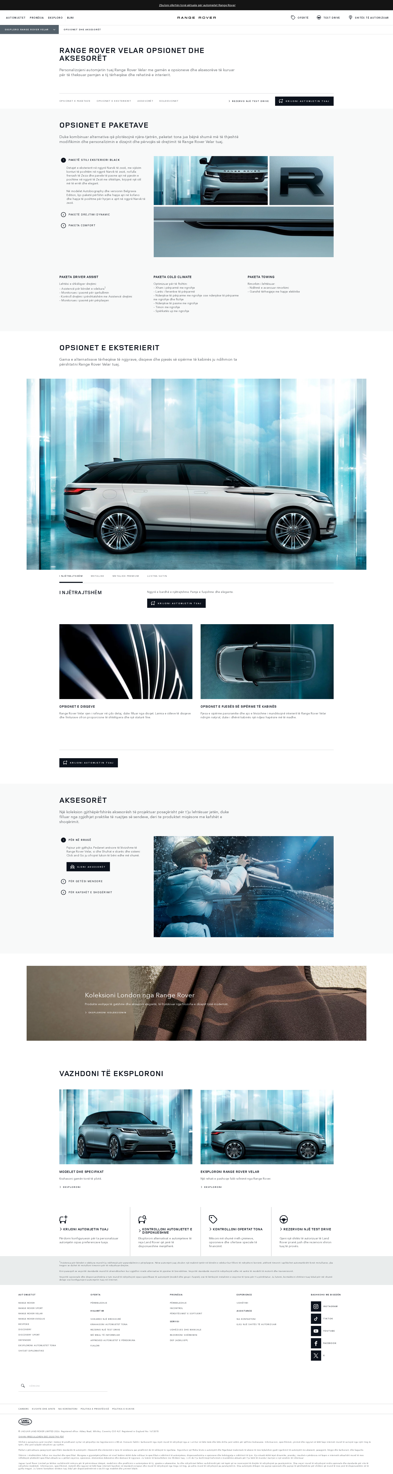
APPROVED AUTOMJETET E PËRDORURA (112, 1340)
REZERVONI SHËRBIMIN (183, 1334)
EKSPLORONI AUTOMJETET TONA (37, 1345)
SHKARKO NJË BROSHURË (105, 1318)
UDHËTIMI (242, 1302)
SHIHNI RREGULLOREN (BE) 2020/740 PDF (41, 1436)
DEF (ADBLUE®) (179, 1340)
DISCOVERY (25, 1329)
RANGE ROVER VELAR (30, 1313)
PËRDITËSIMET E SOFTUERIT (186, 1313)
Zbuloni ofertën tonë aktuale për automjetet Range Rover (197, 5)
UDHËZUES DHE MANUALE (185, 1329)
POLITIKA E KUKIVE (123, 1408)
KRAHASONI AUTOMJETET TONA (109, 1324)
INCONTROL (176, 1308)
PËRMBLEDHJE (98, 1302)
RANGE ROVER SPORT (30, 1308)
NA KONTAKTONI (246, 1318)
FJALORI (95, 1345)
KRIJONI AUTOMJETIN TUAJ (308, 101)
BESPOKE (23, 1324)
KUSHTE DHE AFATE (43, 1408)
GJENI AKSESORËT (91, 866)
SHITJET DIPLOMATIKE (31, 1350)
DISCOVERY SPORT (29, 1334)
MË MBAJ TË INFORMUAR (105, 1334)
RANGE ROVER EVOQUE (31, 1318)
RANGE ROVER (26, 1302)
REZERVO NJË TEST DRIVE (105, 1329)
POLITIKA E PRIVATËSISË (95, 1408)
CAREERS (23, 1408)
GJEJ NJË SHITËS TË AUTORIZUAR (256, 1324)
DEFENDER (24, 1340)
